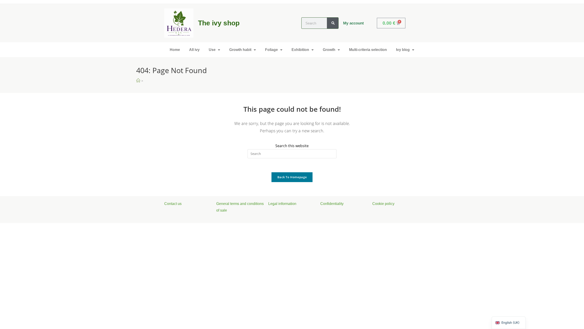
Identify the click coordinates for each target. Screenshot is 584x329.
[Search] (332, 23)
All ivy (194, 50)
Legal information (282, 204)
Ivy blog (403, 50)
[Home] (138, 80)
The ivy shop (219, 23)
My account (353, 23)
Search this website (292, 145)
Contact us (173, 204)
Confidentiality (332, 204)
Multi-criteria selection (368, 50)
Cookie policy (383, 204)
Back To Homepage (292, 177)
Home (175, 50)
